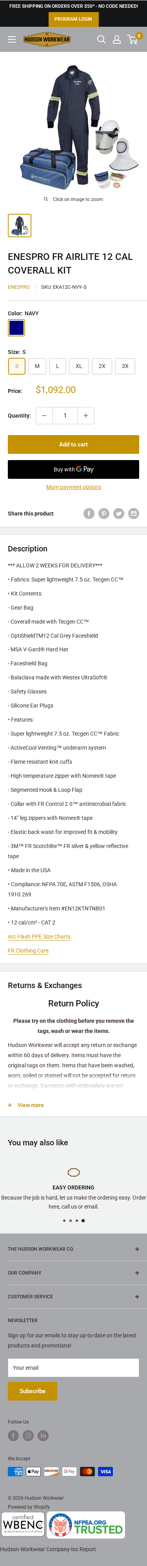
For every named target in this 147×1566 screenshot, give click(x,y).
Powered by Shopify (29, 1507)
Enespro (19, 287)
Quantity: (19, 415)
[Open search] (101, 39)
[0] (133, 39)
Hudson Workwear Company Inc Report (48, 1549)
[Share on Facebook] (88, 513)
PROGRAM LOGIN (73, 19)
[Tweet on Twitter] (118, 513)
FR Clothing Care (28, 950)
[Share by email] (133, 513)
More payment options (73, 487)
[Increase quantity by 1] (86, 415)
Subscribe (32, 1391)
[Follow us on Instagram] (28, 1435)
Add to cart (73, 444)
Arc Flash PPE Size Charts (39, 936)
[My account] (117, 39)
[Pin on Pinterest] (103, 513)
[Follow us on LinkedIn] (43, 1435)
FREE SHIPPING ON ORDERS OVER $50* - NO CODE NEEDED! (73, 6)
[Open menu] (12, 39)
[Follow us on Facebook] (13, 1435)
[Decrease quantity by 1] (44, 415)
